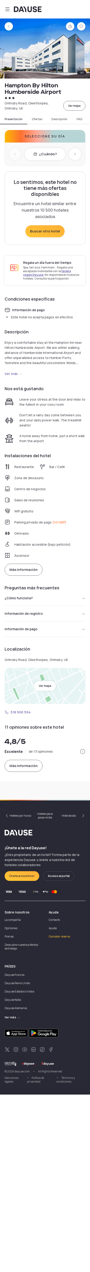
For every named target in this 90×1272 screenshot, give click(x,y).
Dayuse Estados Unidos (19, 991)
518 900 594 (21, 712)
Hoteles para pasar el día (45, 815)
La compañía (13, 920)
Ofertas (37, 119)
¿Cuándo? (48, 154)
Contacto (54, 920)
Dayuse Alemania (16, 1008)
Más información (23, 569)
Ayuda (53, 928)
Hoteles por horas (20, 816)
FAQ (79, 119)
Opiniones (11, 928)
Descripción (59, 119)
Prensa (9, 936)
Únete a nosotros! (22, 876)
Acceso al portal (59, 876)
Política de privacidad (35, 1079)
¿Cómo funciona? (19, 598)
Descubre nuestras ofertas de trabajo (21, 946)
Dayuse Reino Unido (17, 983)
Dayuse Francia (14, 975)
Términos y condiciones (65, 1079)
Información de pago (21, 629)
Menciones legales (11, 1079)
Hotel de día (69, 816)
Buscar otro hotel (45, 231)
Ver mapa (74, 106)
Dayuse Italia (13, 1000)
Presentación (14, 119)
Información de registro (24, 613)
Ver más (11, 373)
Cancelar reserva (59, 936)
